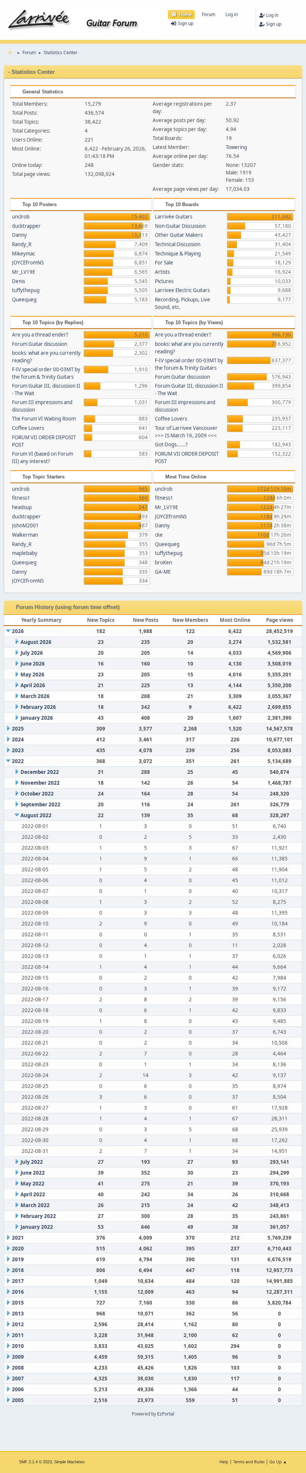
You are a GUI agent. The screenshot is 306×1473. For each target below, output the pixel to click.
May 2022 (32, 1183)
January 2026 (37, 717)
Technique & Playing (178, 253)
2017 (18, 1281)
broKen (163, 562)
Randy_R (21, 244)
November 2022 (40, 782)
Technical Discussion (177, 244)
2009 (18, 1356)
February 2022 (38, 1216)
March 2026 (35, 696)
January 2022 (37, 1227)
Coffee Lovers (28, 428)
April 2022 (33, 1194)
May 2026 (32, 674)
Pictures (164, 281)
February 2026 (38, 707)
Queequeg (24, 299)
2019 (18, 1259)
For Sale (164, 262)
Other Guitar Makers (179, 235)
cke (159, 534)
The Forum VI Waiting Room (44, 418)
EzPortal (165, 1414)
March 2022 (35, 1205)
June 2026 (33, 663)
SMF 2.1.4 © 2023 (35, 1462)
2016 (18, 1292)
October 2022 (37, 793)
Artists (162, 272)
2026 (18, 631)
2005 (18, 1400)
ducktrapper (26, 226)
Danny (19, 235)
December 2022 (40, 772)
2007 (18, 1378)
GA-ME (163, 571)
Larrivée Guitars (173, 216)
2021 (18, 1237)
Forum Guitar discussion (39, 344)
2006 (18, 1389)
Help (223, 1461)
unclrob (20, 216)
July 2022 (32, 1162)
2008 (18, 1367)
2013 (18, 1313)
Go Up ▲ (278, 1461)
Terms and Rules (249, 1461)
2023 (18, 750)
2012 (18, 1324)
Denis (18, 281)
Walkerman (25, 534)
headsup (22, 507)
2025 (18, 728)
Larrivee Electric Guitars (182, 290)
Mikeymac (23, 253)
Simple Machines (69, 1462)
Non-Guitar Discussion (180, 226)
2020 (18, 1248)
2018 (18, 1270)
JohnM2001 (25, 525)
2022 (18, 761)
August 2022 (36, 815)
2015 (18, 1302)
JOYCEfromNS (28, 262)
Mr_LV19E (23, 272)
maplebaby (24, 553)
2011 (18, 1335)
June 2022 (33, 1172)
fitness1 (21, 497)
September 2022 (40, 804)
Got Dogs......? (171, 444)
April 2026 (33, 685)
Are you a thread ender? (40, 334)
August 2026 (36, 642)
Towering (236, 147)
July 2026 (32, 652)
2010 (18, 1346)
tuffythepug (26, 290)
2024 (18, 739)
